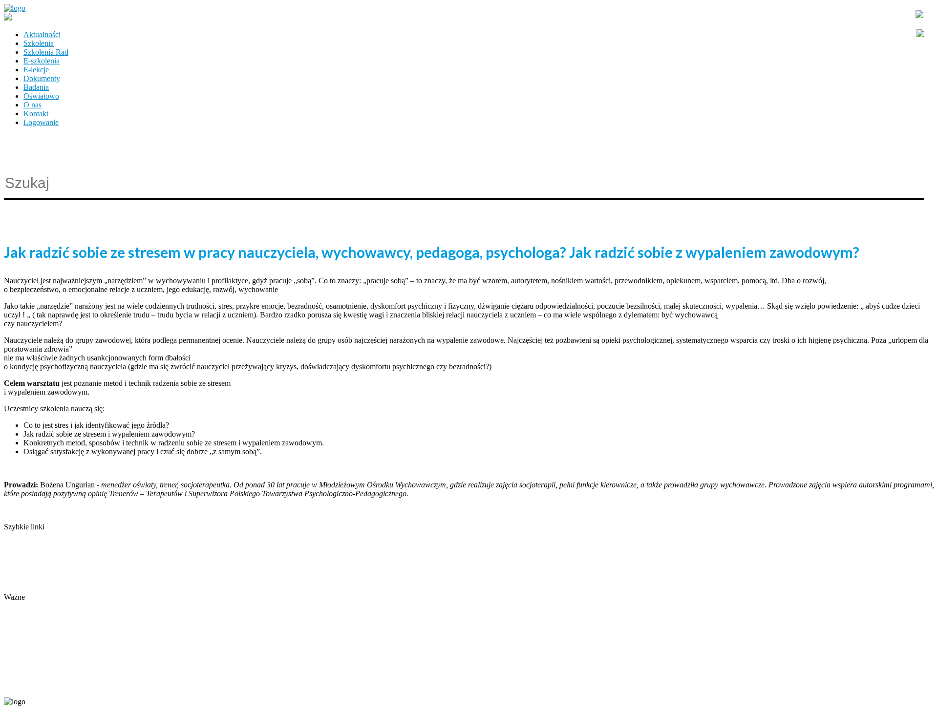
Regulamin (21, 571)
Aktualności (42, 34)
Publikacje (20, 562)
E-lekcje (36, 69)
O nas (32, 105)
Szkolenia (38, 43)
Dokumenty (41, 78)
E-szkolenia (41, 61)
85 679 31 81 (21, 685)
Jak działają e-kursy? (36, 588)
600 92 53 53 (62, 685)
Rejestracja (21, 606)
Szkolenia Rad (45, 52)
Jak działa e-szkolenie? (39, 579)
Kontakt (35, 113)
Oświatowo (41, 96)
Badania (36, 87)
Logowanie (41, 122)
